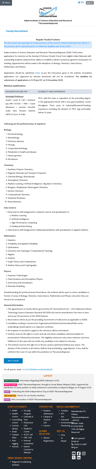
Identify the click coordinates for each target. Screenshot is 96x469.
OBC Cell (28, 437)
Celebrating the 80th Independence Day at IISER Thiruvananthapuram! (41, 391)
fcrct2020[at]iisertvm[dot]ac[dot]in (37, 369)
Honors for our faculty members (31, 395)
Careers (47, 425)
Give (88, 3)
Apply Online (13, 361)
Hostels (15, 446)
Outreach (65, 419)
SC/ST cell (28, 434)
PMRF (14, 410)
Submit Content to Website (28, 449)
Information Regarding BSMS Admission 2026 (39, 380)
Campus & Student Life (48, 419)
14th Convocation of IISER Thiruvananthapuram (31, 399)
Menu (7, 2)
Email (14, 431)
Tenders (64, 410)
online (37, 73)
